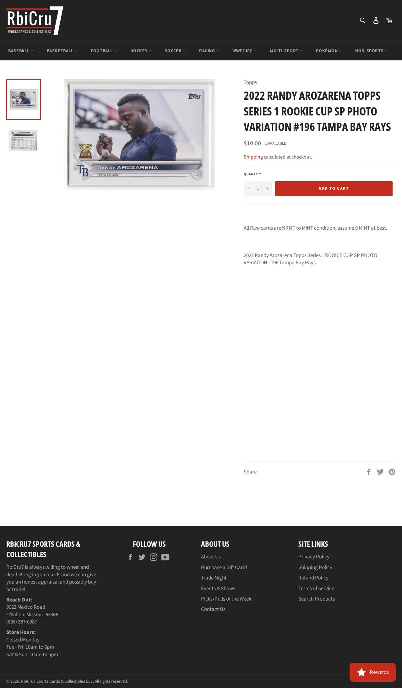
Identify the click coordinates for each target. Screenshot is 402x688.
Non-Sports (370, 51)
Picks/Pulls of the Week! (227, 599)
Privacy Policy (313, 557)
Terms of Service (316, 588)
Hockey (139, 51)
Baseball (19, 51)
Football (102, 51)
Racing (207, 51)
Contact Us (213, 609)
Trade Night (214, 578)
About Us (211, 557)
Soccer (174, 51)
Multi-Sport (285, 51)
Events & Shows (218, 588)
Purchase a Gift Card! (224, 567)
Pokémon (327, 51)
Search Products (316, 599)
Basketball (61, 51)
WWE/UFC (242, 51)
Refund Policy (313, 578)
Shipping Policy (315, 567)
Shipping (253, 157)
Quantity (252, 174)
